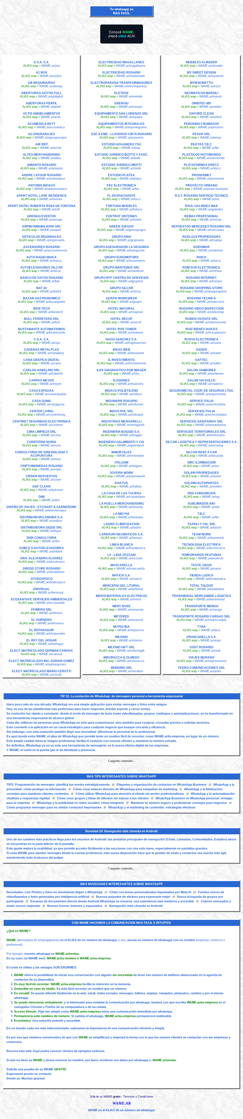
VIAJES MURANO (201, 657)
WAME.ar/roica (210, 260)
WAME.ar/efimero (50, 613)
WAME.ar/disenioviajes (50, 510)
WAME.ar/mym (211, 86)
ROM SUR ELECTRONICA (201, 267)
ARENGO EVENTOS (41, 216)
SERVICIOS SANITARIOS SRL (201, 421)
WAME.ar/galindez (210, 209)
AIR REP (41, 144)
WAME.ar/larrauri (130, 537)
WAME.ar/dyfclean (50, 489)
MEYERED (121, 616)
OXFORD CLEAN (201, 113)
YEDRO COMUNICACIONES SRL (201, 667)
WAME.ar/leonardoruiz (210, 332)
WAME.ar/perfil (51, 106)
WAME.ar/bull (50, 322)
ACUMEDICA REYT (41, 123)
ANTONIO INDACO (41, 185)
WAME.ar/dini (50, 500)
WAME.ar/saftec (210, 363)
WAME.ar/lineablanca (130, 548)
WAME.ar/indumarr (130, 404)
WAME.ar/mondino (130, 671)
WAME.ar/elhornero (50, 623)
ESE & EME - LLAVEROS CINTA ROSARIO (121, 134)
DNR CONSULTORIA (42, 537)
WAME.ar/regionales (51, 240)
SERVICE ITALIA (201, 401)
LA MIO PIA (121, 513)
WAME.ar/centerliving (50, 414)
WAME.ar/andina (50, 520)
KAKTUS (121, 483)
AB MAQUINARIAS (41, 82)
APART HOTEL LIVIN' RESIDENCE (42, 195)
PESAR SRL (201, 134)
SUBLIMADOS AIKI (201, 503)
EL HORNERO (41, 619)
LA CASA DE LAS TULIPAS (121, 493)
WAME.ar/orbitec (210, 106)
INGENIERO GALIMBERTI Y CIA (121, 442)
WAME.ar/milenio (130, 640)
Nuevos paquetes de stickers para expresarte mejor (133, 896)
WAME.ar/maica (51, 260)
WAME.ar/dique (50, 531)
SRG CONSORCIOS (201, 493)
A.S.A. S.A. (41, 62)
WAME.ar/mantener (131, 271)
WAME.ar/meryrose (131, 609)
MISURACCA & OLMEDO (121, 657)
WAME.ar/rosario (210, 281)
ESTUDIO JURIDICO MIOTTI (121, 164)
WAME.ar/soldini (210, 486)
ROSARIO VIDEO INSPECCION (201, 308)
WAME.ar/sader (210, 353)
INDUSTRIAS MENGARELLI (121, 421)
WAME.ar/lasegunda (130, 250)
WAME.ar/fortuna (130, 209)
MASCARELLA (121, 565)
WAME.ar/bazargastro (50, 301)
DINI (42, 496)
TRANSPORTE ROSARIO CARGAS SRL (201, 616)
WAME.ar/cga (50, 342)
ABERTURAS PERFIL (41, 103)
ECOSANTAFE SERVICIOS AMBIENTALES (41, 599)
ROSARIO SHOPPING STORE (201, 288)
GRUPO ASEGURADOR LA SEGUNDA (121, 247)
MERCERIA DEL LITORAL (121, 585)
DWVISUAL (41, 589)
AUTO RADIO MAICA (41, 257)
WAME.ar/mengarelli (130, 424)
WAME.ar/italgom (130, 466)
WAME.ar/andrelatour (50, 178)
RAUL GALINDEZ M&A (201, 206)
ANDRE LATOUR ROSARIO (41, 175)
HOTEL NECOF (121, 318)
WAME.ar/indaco (130, 394)
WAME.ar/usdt (210, 650)
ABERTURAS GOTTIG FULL (41, 93)
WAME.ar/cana (51, 363)
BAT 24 (41, 288)
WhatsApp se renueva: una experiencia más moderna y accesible (147, 901)
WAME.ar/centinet (51, 424)
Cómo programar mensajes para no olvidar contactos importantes (53, 807)
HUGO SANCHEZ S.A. (121, 339)
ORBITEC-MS (201, 103)
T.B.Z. (201, 513)
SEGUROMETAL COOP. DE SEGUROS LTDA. (201, 390)
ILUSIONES (121, 380)
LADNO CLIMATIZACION (121, 524)
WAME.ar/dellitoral (130, 589)
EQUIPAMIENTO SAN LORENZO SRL (121, 113)
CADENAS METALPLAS (41, 349)
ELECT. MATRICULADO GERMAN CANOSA (41, 650)
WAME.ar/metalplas (50, 353)
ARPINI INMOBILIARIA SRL (41, 226)
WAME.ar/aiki (210, 507)
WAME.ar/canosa (50, 654)
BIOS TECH (41, 308)
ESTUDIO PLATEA (121, 175)
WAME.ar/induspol (130, 414)
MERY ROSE (121, 606)
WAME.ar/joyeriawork (130, 476)
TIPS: (10, 784)
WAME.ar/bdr (51, 281)
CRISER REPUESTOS (41, 476)
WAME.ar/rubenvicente (210, 322)
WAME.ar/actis (51, 117)
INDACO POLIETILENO (121, 390)
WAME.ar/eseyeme (131, 137)
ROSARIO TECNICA (201, 298)
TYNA (201, 626)
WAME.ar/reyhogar (50, 643)
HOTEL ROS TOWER (121, 329)
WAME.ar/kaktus (130, 486)
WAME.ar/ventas (164, 1060)
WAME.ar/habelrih (50, 373)
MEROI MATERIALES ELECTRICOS (121, 596)
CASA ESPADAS (41, 390)
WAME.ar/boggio (130, 435)
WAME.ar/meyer (51, 383)
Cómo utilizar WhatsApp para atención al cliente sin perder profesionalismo (130, 793)
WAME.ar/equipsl (130, 117)
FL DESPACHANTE (121, 195)
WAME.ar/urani (210, 640)
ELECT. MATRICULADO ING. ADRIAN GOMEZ (41, 661)
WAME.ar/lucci (130, 199)
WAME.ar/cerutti (51, 674)
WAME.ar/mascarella (130, 568)
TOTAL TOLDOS (201, 585)
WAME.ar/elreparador (50, 633)
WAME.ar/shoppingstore (210, 291)
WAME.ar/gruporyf (130, 281)
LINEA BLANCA (121, 544)
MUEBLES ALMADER (201, 62)
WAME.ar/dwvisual (50, 592)
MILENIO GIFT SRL (121, 647)
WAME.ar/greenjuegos (130, 229)
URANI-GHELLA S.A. (201, 637)
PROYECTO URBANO (201, 185)
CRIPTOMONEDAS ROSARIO (41, 466)
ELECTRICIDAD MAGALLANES (121, 62)
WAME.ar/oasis (210, 568)
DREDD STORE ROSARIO (41, 568)
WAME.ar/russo (210, 342)
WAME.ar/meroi (130, 599)
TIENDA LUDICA (201, 575)
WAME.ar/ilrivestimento (130, 363)
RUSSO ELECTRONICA (201, 339)
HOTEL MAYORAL (121, 308)
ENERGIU (121, 103)
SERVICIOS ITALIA (201, 411)
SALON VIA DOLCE (201, 380)
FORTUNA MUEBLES (121, 206)
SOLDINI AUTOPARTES (201, 483)
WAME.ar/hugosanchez (130, 342)
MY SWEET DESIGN (201, 72)
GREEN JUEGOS (121, 226)
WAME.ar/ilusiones (130, 383)
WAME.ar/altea (51, 158)
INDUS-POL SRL (121, 411)
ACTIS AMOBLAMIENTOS (41, 113)
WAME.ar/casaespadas (50, 394)
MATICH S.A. (121, 575)
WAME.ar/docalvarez (50, 561)
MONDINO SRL (121, 667)
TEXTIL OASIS (201, 565)
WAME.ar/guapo (131, 301)
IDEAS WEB (121, 349)
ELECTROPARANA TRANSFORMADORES (121, 82)
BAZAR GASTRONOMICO (41, 298)
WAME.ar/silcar (50, 271)
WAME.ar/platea (130, 178)
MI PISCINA (121, 626)
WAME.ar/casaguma (50, 404)
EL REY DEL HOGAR (41, 640)
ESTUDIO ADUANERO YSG (121, 144)
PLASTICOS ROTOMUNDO (201, 154)
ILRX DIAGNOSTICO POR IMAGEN (121, 370)
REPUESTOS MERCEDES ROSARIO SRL (201, 226)
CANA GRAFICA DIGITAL (41, 359)
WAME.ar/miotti (130, 168)
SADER (201, 349)
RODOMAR (201, 247)
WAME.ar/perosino (210, 127)
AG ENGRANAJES (41, 134)
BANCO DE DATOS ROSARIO (41, 277)
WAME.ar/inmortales (130, 455)
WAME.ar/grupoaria (130, 240)
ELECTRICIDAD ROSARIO (121, 72)
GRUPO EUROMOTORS (121, 257)
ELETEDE (121, 93)
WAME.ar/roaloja (210, 240)
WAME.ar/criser (50, 479)
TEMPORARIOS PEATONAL (201, 554)
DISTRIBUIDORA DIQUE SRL (41, 527)
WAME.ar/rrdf (51, 209)
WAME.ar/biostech (50, 312)
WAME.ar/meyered (130, 619)
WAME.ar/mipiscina (130, 630)
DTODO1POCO (41, 578)
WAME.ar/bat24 (50, 291)
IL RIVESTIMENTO (121, 359)
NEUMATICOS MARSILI (201, 93)
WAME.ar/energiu (130, 106)
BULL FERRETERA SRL (41, 318)
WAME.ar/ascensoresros (50, 250)
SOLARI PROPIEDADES (201, 472)
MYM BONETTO (201, 82)
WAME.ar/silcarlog (210, 445)
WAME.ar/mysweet (210, 76)
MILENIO (121, 637)
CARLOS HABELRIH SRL (41, 370)
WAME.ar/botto (131, 158)
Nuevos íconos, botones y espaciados (74, 905)
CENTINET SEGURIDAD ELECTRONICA (42, 421)
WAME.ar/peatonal (210, 558)
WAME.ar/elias (51, 459)
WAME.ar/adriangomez (50, 664)
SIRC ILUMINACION (201, 462)
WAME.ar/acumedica (50, 127)
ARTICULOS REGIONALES (41, 236)
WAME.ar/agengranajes (51, 137)
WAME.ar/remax (211, 219)
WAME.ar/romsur (210, 271)
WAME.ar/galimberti (130, 445)
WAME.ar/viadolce (210, 383)
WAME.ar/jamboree (210, 373)
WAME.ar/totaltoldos (210, 589)
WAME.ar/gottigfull (50, 96)
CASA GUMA (41, 401)
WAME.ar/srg (210, 496)
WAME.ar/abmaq (50, 86)
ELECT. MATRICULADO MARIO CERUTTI (41, 671)
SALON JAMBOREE (201, 370)
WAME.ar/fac (130, 188)
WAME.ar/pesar (210, 137)
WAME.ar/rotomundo (211, 158)
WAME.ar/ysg (131, 147)
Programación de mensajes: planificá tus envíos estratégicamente (62, 784)
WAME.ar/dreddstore (51, 572)
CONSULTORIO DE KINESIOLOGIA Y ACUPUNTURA (41, 454)
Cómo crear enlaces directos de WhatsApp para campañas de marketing (125, 789)
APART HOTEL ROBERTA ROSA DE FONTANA (42, 206)
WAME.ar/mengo (210, 609)
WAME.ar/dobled (50, 551)
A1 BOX (41, 72)
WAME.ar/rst (210, 199)
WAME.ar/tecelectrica (210, 548)
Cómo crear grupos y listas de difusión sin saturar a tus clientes (103, 798)
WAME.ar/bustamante (50, 332)
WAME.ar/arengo (50, 219)
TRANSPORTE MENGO (201, 606)
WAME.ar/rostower (130, 332)
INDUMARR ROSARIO (121, 401)
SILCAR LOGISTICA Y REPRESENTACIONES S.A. (201, 442)
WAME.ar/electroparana (130, 86)
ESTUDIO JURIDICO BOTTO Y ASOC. (121, 154)
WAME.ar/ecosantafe (50, 602)
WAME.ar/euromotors (130, 260)
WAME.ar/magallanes (130, 65)
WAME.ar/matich (130, 578)
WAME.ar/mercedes (210, 229)
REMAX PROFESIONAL (201, 216)
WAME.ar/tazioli (210, 527)
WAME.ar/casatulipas (130, 496)
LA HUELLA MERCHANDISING (121, 503)
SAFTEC (201, 359)
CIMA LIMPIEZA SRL (41, 431)
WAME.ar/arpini (50, 229)
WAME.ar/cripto (50, 469)
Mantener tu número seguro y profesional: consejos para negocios (179, 802)
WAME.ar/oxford (211, 117)
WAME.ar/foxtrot (130, 219)
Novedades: (15, 892)
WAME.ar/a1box (51, 76)
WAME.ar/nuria (50, 445)
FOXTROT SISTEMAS (121, 216)
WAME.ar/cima (51, 435)
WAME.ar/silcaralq (210, 455)
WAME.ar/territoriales (210, 435)
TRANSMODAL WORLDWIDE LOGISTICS (201, 596)
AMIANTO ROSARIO (41, 164)
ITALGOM (121, 462)
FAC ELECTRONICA (121, 185)
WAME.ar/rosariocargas (210, 619)
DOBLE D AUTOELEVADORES (41, 548)
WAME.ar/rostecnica (210, 301)
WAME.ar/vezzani (131, 558)
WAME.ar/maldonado (130, 76)
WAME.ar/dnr (51, 541)
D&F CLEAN (41, 486)
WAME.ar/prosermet (210, 178)
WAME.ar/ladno (130, 527)
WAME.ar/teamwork (210, 537)
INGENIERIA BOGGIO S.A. (121, 431)
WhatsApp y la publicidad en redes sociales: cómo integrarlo (80, 802)
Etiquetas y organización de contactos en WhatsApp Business (162, 784)
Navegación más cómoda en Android (136, 905)
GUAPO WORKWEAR (121, 298)
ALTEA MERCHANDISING (41, 154)
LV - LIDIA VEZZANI (121, 554)
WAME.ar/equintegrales (131, 127)
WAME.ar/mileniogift (130, 650)
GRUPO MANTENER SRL (121, 267)
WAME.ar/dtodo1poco (50, 582)
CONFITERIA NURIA (41, 442)
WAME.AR (121, 1103)
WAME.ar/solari (210, 476)
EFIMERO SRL (41, 609)
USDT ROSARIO (201, 647)
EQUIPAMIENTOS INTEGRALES (121, 123)
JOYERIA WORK (121, 472)
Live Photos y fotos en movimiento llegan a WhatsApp (64, 892)
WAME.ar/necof (130, 322)
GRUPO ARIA (121, 236)
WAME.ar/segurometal (211, 394)
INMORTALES (121, 452)
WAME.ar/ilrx (130, 373)
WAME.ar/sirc (210, 466)
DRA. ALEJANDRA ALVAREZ (41, 558)
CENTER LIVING (41, 411)
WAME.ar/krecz (210, 168)
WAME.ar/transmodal (210, 599)
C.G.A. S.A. (41, 339)
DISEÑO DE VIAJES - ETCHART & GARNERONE (41, 507)
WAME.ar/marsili (210, 96)
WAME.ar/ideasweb (130, 353)
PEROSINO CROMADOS (201, 123)
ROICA (201, 257)
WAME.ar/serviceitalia (210, 404)
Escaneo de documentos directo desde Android (64, 901)
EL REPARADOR (41, 630)
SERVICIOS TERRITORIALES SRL (201, 431)
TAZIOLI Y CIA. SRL (201, 524)
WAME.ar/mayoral (130, 312)
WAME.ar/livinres (50, 199)
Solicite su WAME (105, 1096)
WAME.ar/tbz (210, 147)
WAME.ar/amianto (51, 168)
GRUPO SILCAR (121, 288)
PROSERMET (201, 175)
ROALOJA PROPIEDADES (201, 236)
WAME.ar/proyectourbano (210, 188)
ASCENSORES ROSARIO (41, 247)
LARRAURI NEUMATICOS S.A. (121, 534)
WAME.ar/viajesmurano (210, 661)
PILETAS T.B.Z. (201, 144)
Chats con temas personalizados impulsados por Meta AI (150, 892)
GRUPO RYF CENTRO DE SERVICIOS (121, 277)
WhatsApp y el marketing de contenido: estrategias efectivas (151, 807)
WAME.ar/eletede (130, 96)
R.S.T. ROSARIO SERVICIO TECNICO (201, 195)
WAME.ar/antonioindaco (50, 188)
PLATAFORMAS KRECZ (201, 164)
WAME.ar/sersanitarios (210, 424)
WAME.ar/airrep (50, 147)
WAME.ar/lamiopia (130, 517)
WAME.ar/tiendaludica (211, 578)
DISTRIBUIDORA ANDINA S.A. (41, 517)
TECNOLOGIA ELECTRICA (201, 544)
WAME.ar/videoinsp (210, 312)
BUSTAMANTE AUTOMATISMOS (41, 329)
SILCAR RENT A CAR (201, 452)
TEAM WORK (201, 534)
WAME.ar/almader (210, 65)
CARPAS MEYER (41, 380)
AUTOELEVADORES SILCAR (41, 267)
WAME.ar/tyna (210, 630)
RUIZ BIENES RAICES (201, 329)
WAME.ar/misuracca (130, 661)
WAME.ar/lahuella (130, 507)
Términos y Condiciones (138, 1096)
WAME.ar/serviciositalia (210, 414)
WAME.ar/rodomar (210, 250)
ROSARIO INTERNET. (201, 277)
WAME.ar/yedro (210, 671)
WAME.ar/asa (50, 65)
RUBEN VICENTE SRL (201, 318)
